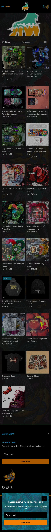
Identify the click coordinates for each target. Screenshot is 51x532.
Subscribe (25, 523)
